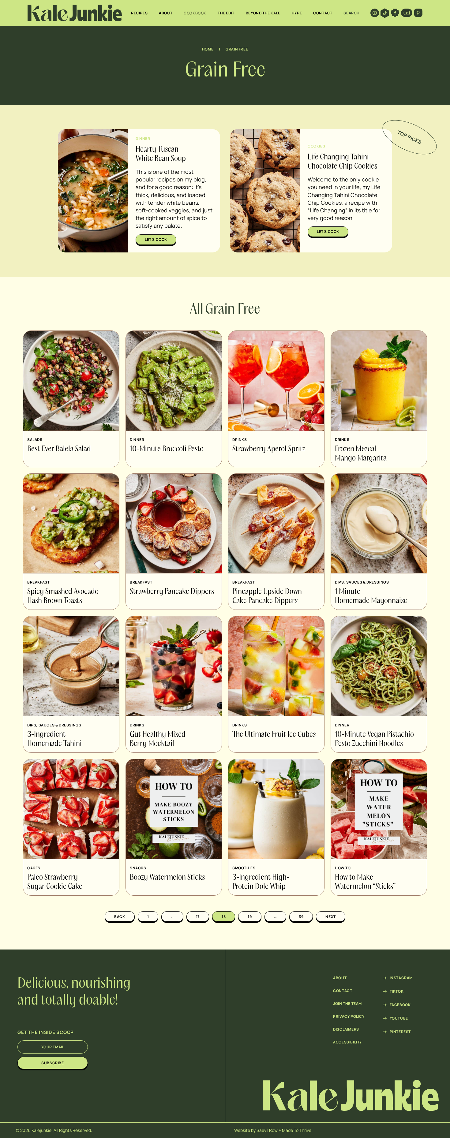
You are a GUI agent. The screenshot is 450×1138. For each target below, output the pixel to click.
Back (119, 916)
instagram (401, 978)
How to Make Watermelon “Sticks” (365, 882)
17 (198, 916)
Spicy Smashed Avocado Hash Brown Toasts (63, 596)
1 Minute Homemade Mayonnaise (371, 596)
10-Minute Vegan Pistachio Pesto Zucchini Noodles (374, 739)
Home (207, 49)
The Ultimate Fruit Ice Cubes (274, 734)
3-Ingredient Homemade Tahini (54, 739)
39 (301, 916)
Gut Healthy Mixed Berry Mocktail (158, 739)
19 (250, 916)
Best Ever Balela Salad (59, 449)
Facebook (400, 1005)
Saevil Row (267, 1130)
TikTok (397, 991)
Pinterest (400, 1032)
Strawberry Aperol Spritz (268, 449)
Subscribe (52, 1062)
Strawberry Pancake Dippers (172, 591)
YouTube (399, 1018)
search (351, 13)
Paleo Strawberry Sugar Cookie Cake (54, 882)
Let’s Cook (156, 239)
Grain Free (237, 49)
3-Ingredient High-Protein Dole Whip (260, 882)
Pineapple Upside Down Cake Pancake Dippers (267, 596)
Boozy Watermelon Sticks (167, 877)
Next (330, 916)
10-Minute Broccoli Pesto (167, 449)
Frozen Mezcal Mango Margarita (361, 454)
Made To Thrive (296, 1130)
